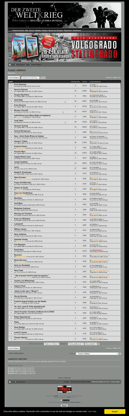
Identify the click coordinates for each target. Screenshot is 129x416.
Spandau (19, 251)
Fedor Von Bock (97, 162)
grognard (19, 73)
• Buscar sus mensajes (55, 30)
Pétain (16, 322)
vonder (94, 141)
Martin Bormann (20, 260)
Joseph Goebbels (21, 162)
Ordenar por (64, 343)
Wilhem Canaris (20, 229)
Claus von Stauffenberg (23, 193)
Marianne (19, 112)
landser (19, 267)
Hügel (94, 85)
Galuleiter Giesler (21, 239)
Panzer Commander (23, 138)
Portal (13, 64)
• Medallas (37, 30)
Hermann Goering (21, 126)
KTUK (69, 397)
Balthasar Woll (21, 256)
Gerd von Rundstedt (22, 265)
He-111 (94, 110)
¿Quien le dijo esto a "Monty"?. (26, 291)
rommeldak (95, 167)
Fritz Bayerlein (19, 245)
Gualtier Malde (96, 152)
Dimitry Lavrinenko (22, 184)
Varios (28, 64)
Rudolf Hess (19, 250)
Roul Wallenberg (97, 265)
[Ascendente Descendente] (92, 343)
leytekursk (95, 172)
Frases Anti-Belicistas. (22, 183)
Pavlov (94, 183)
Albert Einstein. (20, 177)
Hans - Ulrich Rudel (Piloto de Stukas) (29, 136)
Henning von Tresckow (23, 214)
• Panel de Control (18, 30)
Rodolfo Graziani (97, 198)
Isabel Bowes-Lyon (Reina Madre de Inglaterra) (32, 115)
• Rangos (44, 30)
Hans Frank (18, 270)
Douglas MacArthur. (21, 95)
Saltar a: (72, 353)
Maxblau (94, 224)
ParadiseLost (21, 148)
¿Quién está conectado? (17, 359)
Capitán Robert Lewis (22, 157)
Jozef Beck (18, 203)
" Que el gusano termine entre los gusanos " (31, 276)
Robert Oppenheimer (22, 317)
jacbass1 (19, 231)
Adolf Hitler (18, 100)
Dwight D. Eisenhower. (23, 172)
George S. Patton (20, 141)
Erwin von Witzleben (22, 219)
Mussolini (18, 255)
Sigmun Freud (19, 286)
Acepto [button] (115, 411)
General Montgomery (22, 131)
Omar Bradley (19, 327)
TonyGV (94, 121)
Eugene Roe (20, 132)
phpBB (56, 396)
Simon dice (95, 245)
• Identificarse (76, 30)
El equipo (66, 381)
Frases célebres (36, 64)
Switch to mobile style (64, 377)
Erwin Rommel (20, 105)
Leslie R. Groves (20, 332)
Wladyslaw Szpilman (22, 208)
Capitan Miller (21, 91)
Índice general (20, 64)
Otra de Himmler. (20, 296)
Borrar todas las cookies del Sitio (81, 381)
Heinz (18, 210)
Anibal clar (19, 86)
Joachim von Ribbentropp (24, 281)
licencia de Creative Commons (71, 402)
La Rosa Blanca (21, 200)
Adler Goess (20, 236)
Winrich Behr (96, 229)
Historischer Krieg (97, 95)
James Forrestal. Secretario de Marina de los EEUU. (34, 312)
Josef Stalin (18, 121)
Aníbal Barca (20, 293)
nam (18, 169)
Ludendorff (18, 224)
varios (16, 167)
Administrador (97, 250)
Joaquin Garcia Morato (24, 179)
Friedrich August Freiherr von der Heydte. (30, 301)
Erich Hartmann (20, 84)
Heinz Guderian (20, 234)
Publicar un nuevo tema (13, 77)
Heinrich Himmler (21, 90)
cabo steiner (20, 163)
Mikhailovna (20, 287)
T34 (18, 272)
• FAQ (26, 30)
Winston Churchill (21, 110)
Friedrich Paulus (20, 146)
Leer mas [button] (92, 411)
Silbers (94, 157)
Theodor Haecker (20, 338)
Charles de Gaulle (21, 188)
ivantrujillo (95, 100)
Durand (94, 317)
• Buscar (31, 30)
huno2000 (95, 203)
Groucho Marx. (20, 152)
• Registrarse (67, 30)
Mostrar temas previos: (36, 343)
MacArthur (18, 198)
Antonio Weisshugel (22, 101)
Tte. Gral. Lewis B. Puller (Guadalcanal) (29, 307)
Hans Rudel (95, 193)
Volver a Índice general (16, 353)
